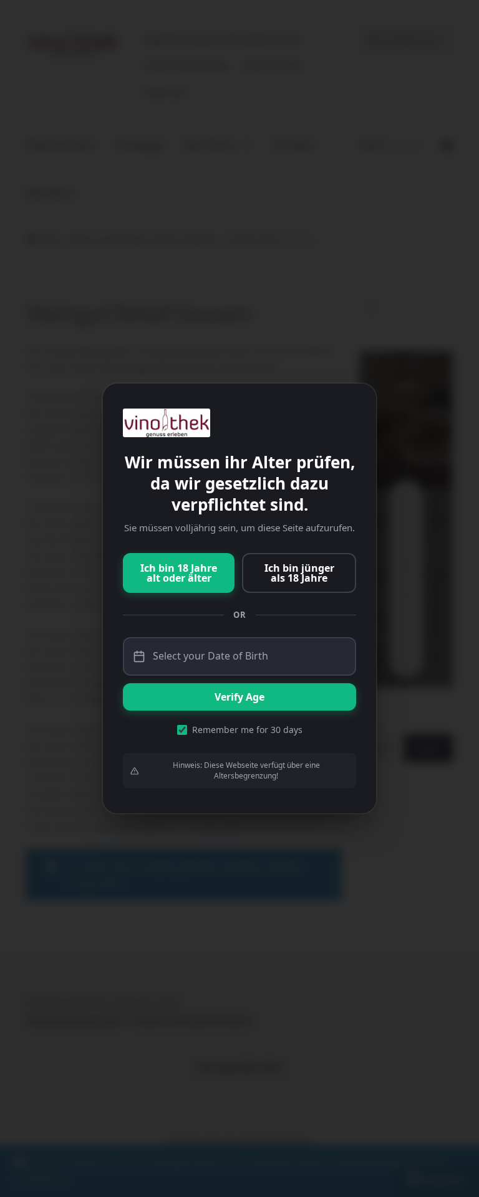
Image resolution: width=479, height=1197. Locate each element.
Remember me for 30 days (247, 730)
